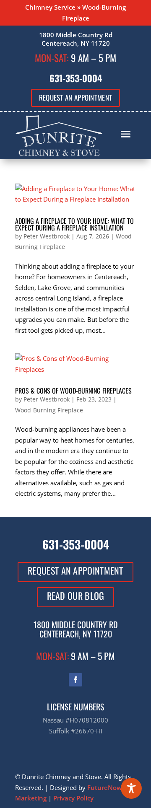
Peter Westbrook (46, 236)
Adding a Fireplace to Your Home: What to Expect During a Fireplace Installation (74, 224)
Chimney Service (50, 7)
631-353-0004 (75, 78)
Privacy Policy (73, 798)
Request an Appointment (75, 97)
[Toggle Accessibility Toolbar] (131, 788)
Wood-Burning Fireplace (49, 410)
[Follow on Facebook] (75, 679)
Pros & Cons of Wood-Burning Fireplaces (73, 391)
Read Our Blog (75, 595)
